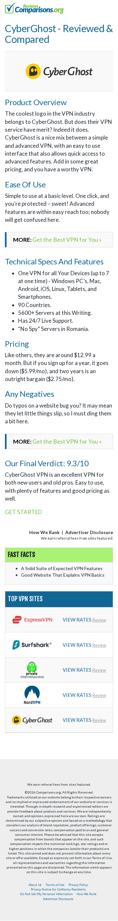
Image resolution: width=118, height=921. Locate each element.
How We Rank (44, 532)
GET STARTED (23, 511)
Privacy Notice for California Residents (58, 889)
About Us (35, 884)
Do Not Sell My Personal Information (46, 894)
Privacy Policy (78, 884)
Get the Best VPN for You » (67, 239)
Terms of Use (55, 884)
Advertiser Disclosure (89, 532)
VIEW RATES (77, 620)
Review (99, 620)
